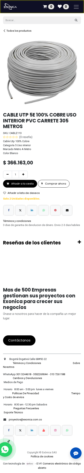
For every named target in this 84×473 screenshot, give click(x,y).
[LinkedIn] (32, 210)
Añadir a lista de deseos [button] (24, 193)
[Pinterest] (55, 210)
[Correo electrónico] (67, 210)
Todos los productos (19, 30)
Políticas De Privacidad (26, 393)
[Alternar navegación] (76, 7)
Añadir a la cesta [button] (22, 184)
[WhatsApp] (44, 210)
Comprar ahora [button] (55, 184)
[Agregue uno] (23, 174)
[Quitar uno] (7, 174)
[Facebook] (8, 210)
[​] (8, 430)
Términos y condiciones (17, 220)
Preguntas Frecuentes (26, 408)
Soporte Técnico (13, 412)
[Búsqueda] (76, 20)
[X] (20, 210)
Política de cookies (42, 456)
